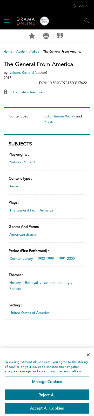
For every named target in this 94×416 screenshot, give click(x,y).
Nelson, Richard (22, 162)
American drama (22, 234)
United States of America (29, 313)
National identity (55, 282)
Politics (15, 288)
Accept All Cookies (47, 408)
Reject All (47, 395)
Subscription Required (26, 92)
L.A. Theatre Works (59, 116)
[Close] (88, 354)
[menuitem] (47, 121)
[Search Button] (86, 20)
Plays (48, 121)
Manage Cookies (47, 381)
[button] (46, 36)
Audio (20, 51)
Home (8, 51)
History (15, 282)
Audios (34, 51)
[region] (47, 382)
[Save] (31, 36)
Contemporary (21, 258)
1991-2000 (66, 258)
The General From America (31, 210)
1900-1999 (45, 258)
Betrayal (31, 282)
